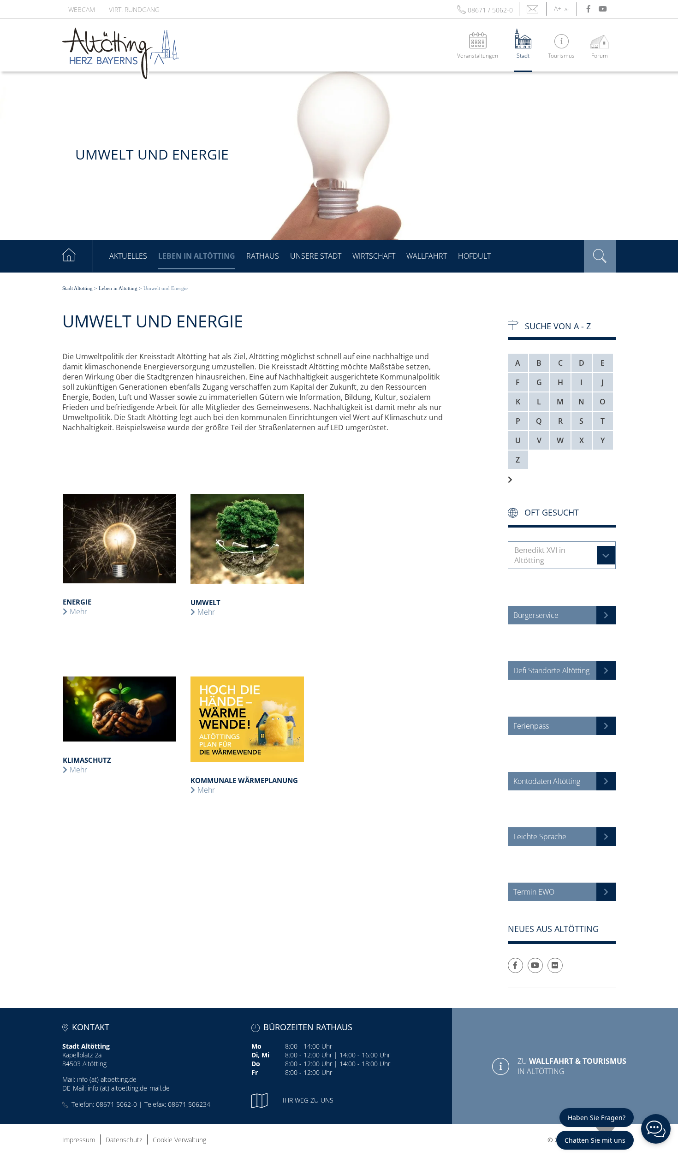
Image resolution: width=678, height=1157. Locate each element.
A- (567, 9)
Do (255, 1063)
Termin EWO (533, 892)
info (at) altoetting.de (107, 1079)
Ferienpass (531, 726)
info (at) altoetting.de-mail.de (129, 1088)
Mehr (78, 611)
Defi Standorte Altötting (551, 670)
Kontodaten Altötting (546, 781)
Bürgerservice (536, 615)
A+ (557, 8)
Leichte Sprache (539, 836)
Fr (254, 1072)
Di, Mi (260, 1054)
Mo (256, 1046)
